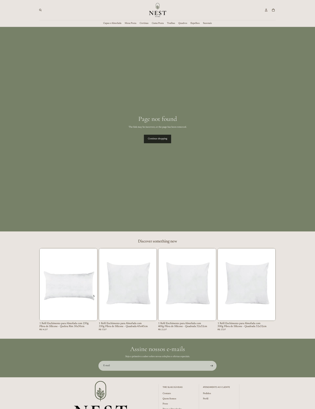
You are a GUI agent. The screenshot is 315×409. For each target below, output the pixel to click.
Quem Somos (169, 399)
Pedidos (207, 393)
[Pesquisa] (40, 10)
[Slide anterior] (44, 284)
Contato (167, 393)
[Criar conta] (211, 365)
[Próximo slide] (92, 284)
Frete (165, 404)
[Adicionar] (92, 315)
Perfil (205, 399)
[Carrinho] (273, 10)
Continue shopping (157, 139)
